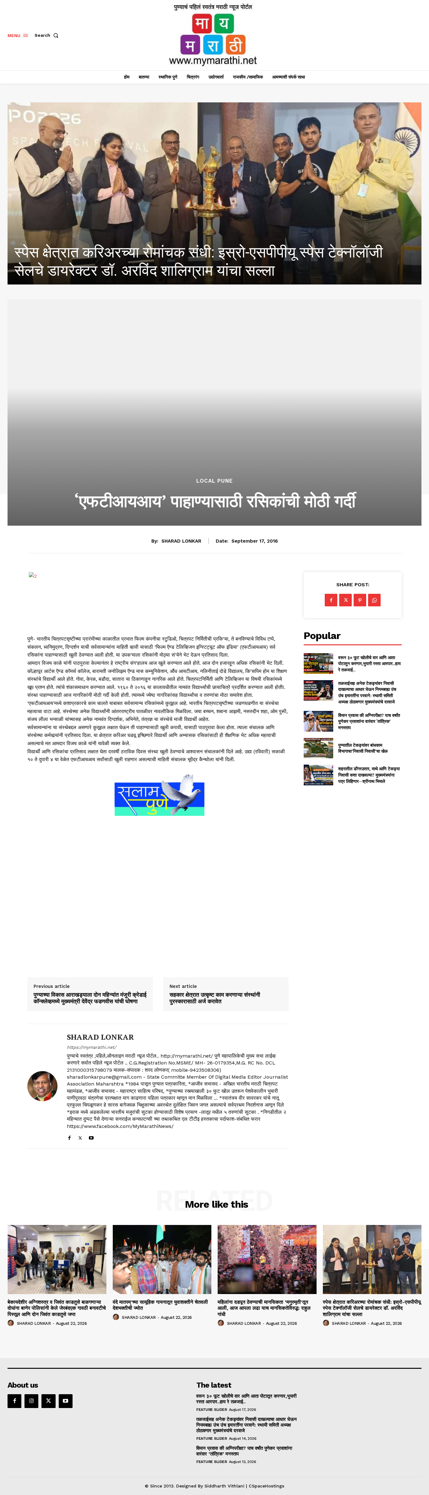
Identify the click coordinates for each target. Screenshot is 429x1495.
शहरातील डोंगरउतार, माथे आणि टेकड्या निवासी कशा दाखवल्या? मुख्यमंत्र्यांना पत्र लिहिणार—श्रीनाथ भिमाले (369, 775)
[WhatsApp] (374, 600)
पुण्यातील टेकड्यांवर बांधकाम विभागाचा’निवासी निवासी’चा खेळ (363, 748)
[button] (48, 35)
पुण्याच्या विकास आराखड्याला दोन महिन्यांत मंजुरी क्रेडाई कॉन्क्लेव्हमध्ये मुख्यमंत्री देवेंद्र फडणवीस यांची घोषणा (90, 998)
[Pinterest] (360, 600)
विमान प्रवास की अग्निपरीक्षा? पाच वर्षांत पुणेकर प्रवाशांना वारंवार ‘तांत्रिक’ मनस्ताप (369, 721)
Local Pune (214, 481)
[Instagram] (31, 1401)
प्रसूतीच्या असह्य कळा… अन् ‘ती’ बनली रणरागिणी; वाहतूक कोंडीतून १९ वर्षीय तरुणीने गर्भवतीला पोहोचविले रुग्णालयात (200, 261)
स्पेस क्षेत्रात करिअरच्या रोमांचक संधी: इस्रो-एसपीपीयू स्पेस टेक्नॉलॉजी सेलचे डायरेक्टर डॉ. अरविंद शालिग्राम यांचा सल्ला (372, 1308)
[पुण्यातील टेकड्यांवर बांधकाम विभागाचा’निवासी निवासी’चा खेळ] (318, 748)
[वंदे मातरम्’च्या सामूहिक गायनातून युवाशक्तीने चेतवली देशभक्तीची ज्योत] (162, 1259)
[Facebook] (69, 1136)
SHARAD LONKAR (181, 541)
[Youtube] (91, 1136)
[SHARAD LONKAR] (42, 1086)
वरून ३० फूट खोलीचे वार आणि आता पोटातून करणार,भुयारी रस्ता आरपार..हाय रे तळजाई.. (369, 663)
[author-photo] (12, 1323)
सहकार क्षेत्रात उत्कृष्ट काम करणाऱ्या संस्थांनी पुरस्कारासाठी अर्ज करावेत (215, 998)
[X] (80, 1136)
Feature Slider (211, 1409)
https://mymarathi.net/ (91, 1047)
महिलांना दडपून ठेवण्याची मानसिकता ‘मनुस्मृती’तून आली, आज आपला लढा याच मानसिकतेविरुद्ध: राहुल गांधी (264, 1308)
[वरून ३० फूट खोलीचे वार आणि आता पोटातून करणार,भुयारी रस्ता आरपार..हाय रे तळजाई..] (318, 663)
